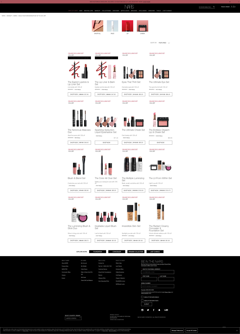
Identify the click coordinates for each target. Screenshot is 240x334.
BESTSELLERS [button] (88, 11)
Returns (100, 275)
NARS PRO (64, 269)
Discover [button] (116, 11)
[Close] (237, 330)
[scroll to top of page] (237, 320)
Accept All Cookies (192, 330)
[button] (232, 7)
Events (63, 278)
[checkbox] (112, 27)
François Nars (65, 266)
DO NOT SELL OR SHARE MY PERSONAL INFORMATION (120, 317)
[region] (120, 330)
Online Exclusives (120, 272)
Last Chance (167, 11)
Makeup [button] (97, 11)
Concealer (117, 251)
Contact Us (101, 263)
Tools (159, 11)
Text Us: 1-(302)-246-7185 (105, 266)
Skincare (151, 11)
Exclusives (143, 11)
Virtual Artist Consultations (104, 272)
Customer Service (102, 269)
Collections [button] (106, 11)
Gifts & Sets (125, 11)
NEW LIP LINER (73, 11)
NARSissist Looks (120, 284)
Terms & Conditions (113, 330)
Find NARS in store (120, 281)
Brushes (134, 11)
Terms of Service (144, 293)
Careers (64, 275)
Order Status (84, 269)
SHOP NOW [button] (106, 142)
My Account (84, 263)
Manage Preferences (177, 330)
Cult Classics (119, 275)
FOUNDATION (97, 251)
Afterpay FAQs (101, 278)
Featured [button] (162, 43)
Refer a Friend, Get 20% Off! (87, 273)
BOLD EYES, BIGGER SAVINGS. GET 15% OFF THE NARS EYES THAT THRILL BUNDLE (120, 1)
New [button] (80, 11)
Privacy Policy (168, 292)
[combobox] (207, 7)
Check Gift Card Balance (87, 280)
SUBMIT (146, 304)
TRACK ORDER (225, 6)
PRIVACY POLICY (114, 314)
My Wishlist (83, 266)
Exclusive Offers (119, 269)
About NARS (65, 263)
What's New (119, 263)
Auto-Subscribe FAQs (103, 281)
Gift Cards (83, 277)
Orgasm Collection (135, 251)
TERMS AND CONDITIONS (117, 319)
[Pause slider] (230, 2)
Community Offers (66, 272)
